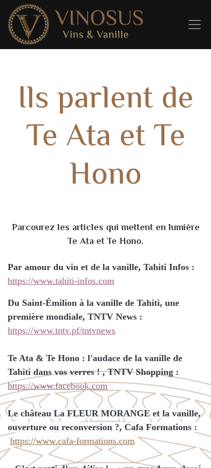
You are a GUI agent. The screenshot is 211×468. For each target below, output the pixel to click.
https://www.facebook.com (58, 386)
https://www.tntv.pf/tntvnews (61, 330)
